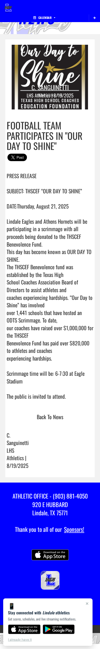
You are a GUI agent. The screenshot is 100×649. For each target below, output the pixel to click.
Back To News (50, 417)
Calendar (45, 17)
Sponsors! (74, 529)
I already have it (20, 640)
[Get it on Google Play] (59, 629)
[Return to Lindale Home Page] (8, 6)
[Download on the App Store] (24, 629)
